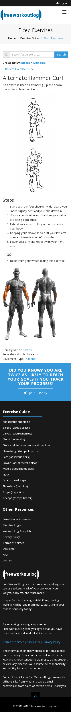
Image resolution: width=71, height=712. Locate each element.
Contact (7, 560)
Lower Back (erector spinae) (20, 463)
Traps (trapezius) (14, 492)
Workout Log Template (17, 531)
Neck (6, 474)
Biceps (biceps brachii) (17, 427)
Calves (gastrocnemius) (17, 433)
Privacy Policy (11, 537)
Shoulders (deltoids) (15, 486)
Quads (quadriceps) (15, 480)
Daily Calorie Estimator (17, 519)
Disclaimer (9, 548)
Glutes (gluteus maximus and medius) (26, 445)
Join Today (38, 393)
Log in (63, 3)
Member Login (12, 525)
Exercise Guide (29, 38)
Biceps (25, 62)
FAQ (5, 554)
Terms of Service (13, 543)
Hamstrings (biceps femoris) (21, 451)
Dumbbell (39, 62)
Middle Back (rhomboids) (18, 468)
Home (12, 38)
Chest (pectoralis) (14, 439)
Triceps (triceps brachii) (17, 498)
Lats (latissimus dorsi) (16, 457)
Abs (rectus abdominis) (17, 421)
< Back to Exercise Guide (18, 69)
